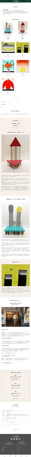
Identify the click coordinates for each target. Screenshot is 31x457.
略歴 (2, 106)
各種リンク (18, 449)
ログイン (26, 456)
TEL (4, 456)
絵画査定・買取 (7, 362)
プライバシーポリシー (19, 448)
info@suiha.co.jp (6, 356)
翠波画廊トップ (2, 3)
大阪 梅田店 (21, 441)
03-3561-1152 (5, 355)
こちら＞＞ (19, 300)
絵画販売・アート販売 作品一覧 (9, 3)
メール (10, 456)
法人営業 (2, 448)
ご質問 (15, 456)
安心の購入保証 (4, 104)
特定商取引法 (3, 449)
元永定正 (14, 3)
